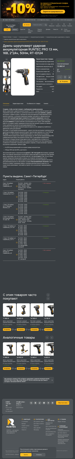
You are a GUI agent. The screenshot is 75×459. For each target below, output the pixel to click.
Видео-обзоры (62, 421)
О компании (25, 421)
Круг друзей (37, 427)
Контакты (24, 427)
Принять (26, 454)
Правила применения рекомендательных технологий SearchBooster (63, 441)
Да (7, 29)
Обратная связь (62, 403)
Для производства (51, 431)
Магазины (36, 429)
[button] (37, 9)
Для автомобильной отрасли (51, 429)
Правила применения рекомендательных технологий (63, 436)
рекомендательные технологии (29, 451)
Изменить (15, 29)
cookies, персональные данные (38, 449)
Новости (55, 29)
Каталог (28, 24)
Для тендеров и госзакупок (50, 434)
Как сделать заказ (30, 31)
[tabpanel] (9, 310)
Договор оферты (62, 432)
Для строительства (51, 426)
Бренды (24, 423)
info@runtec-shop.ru (44, 20)
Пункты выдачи (40, 30)
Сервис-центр (25, 425)
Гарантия (22, 29)
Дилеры (48, 29)
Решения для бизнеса (49, 423)
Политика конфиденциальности (63, 430)
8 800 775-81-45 (31, 20)
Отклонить (39, 454)
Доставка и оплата (39, 423)
